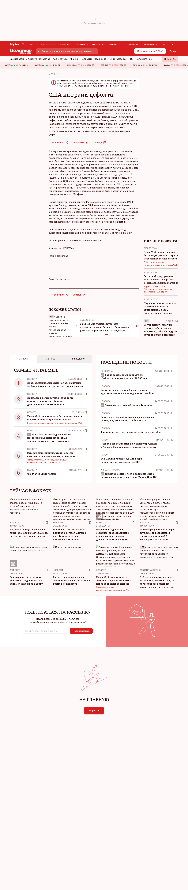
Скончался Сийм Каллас (41, 473)
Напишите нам (144, 59)
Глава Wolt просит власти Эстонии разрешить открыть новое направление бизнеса (161, 255)
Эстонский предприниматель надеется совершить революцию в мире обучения (161, 279)
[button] (46, 631)
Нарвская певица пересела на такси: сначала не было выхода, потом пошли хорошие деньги (29, 533)
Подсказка (100, 59)
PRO (131, 59)
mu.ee (165, 44)
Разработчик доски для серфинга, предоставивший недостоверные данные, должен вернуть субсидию (49, 437)
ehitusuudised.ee (65, 44)
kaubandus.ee (115, 44)
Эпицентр (31, 59)
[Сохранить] (85, 379)
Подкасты (86, 59)
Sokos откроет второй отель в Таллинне (128, 405)
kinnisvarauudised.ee (132, 44)
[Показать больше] (172, 44)
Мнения (74, 59)
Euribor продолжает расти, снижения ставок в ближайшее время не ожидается (71, 580)
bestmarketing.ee (48, 44)
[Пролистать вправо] (136, 326)
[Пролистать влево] (76, 326)
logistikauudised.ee (152, 44)
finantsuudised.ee (82, 44)
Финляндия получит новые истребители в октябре (131, 431)
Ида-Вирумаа (60, 59)
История (121, 59)
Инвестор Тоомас (110, 470)
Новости (32, 379)
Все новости (17, 59)
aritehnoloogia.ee (99, 44)
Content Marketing (150, 570)
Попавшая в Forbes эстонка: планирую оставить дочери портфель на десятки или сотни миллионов (50, 401)
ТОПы (111, 59)
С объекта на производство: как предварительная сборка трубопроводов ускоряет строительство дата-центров (104, 327)
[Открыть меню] (23, 44)
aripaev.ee (33, 44)
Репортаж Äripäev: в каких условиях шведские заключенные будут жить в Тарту (26, 580)
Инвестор (44, 59)
